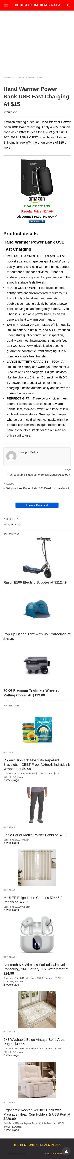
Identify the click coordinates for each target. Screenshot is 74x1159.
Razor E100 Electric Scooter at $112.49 (35, 582)
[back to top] (66, 1151)
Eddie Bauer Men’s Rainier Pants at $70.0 (35, 835)
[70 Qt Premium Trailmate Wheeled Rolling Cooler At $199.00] (37, 665)
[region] (37, 40)
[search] (69, 5)
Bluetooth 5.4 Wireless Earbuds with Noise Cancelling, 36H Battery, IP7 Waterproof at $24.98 (35, 969)
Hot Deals (9, 752)
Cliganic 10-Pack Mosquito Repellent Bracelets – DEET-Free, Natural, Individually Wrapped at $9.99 (37, 764)
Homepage (9, 77)
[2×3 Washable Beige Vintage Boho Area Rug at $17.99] (37, 1009)
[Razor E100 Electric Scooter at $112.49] (37, 557)
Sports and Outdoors (31, 77)
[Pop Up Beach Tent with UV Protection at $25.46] (37, 609)
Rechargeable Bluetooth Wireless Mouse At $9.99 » (39, 474)
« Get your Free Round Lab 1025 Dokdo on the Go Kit (36, 488)
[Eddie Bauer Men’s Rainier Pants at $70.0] (37, 805)
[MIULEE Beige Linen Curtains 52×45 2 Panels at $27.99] (37, 867)
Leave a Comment (37, 505)
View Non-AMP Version (56, 1154)
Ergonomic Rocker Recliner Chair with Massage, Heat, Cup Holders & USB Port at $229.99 (36, 1114)
